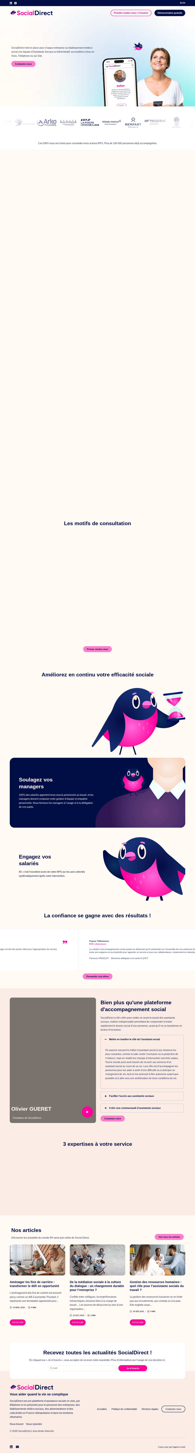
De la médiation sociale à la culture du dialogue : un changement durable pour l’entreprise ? (97, 1286)
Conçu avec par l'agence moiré (171, 1447)
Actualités (102, 1409)
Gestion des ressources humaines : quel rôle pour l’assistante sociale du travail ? (157, 1286)
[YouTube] (15, 3)
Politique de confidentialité (124, 1409)
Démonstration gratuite (170, 13)
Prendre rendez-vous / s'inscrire (131, 13)
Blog (182, 3)
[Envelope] (17, 1446)
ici (164, 1360)
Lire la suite (19, 1321)
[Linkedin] (11, 1446)
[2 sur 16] (37, 1260)
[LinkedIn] (11, 3)
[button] (142, 1039)
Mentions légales (150, 1409)
